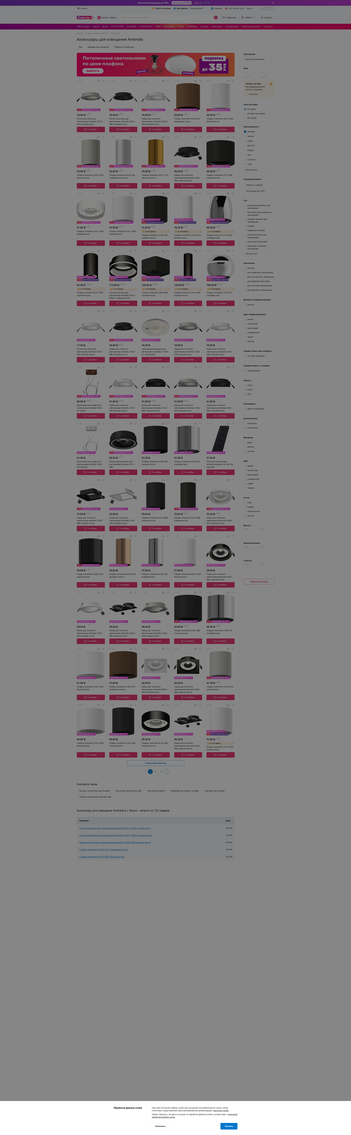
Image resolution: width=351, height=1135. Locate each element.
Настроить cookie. (221, 1110)
